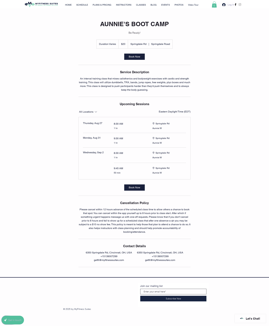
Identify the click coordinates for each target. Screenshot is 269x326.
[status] (175, 112)
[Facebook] (235, 4)
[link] (134, 57)
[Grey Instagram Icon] (240, 4)
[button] (214, 4)
